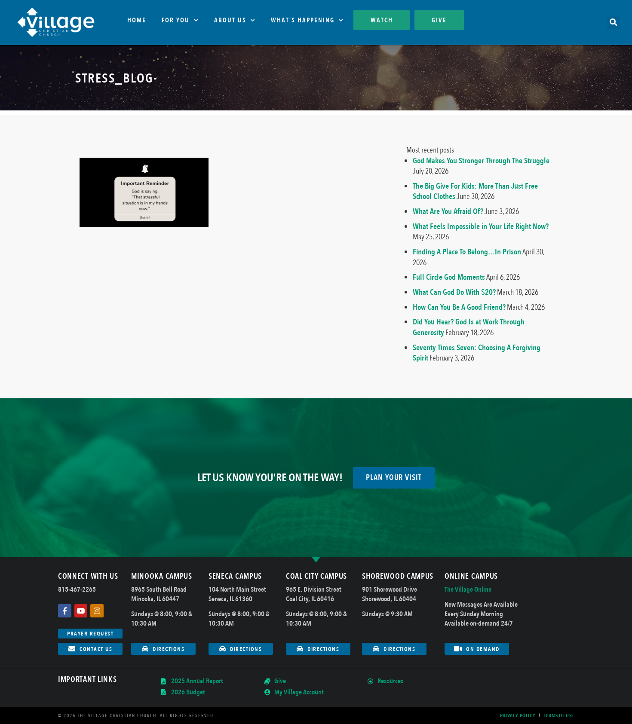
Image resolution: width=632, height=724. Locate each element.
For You (176, 20)
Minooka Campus (161, 576)
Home (136, 20)
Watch (382, 20)
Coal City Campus (316, 576)
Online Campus (471, 576)
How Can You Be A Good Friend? (459, 307)
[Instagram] (97, 610)
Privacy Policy (517, 715)
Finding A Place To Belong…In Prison (467, 252)
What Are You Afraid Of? (448, 211)
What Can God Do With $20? (454, 292)
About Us (230, 20)
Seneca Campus (235, 576)
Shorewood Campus (397, 576)
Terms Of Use (559, 715)
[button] (613, 22)
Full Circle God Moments (449, 277)
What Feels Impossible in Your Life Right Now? (481, 226)
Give (439, 20)
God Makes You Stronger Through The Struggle (481, 161)
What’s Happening (302, 20)
